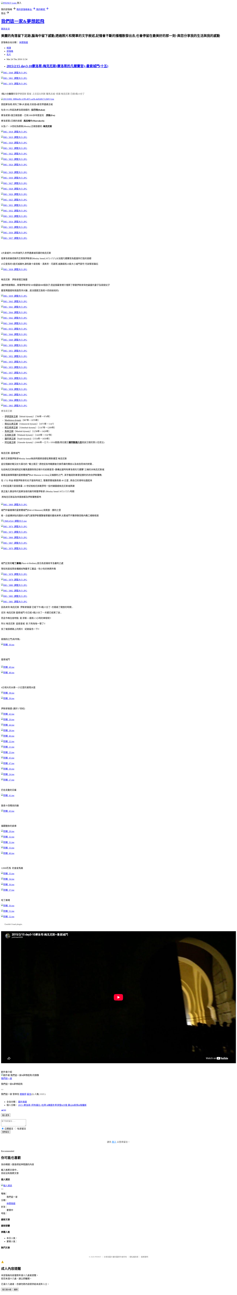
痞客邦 (23, 1094)
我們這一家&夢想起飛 (22, 21)
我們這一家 (6, 1078)
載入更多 (5, 1115)
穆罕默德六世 (75, 442)
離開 (16, 1290)
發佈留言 (5, 1132)
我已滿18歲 (6, 1290)
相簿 (9, 48)
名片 (9, 54)
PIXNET (98, 1257)
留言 (29, 1094)
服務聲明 (144, 1257)
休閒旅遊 (23, 42)
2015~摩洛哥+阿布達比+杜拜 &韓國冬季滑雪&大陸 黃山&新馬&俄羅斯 (52, 1105)
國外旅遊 (22, 1102)
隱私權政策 (133, 1257)
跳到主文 (5, 29)
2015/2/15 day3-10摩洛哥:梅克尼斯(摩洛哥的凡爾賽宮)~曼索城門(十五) (57, 66)
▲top (3, 1110)
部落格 (10, 51)
